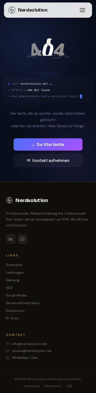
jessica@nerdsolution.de (32, 350)
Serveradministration (23, 303)
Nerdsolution (33, 10)
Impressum (32, 386)
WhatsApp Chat (25, 357)
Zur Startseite (48, 144)
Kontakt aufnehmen (48, 160)
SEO (9, 287)
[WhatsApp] (22, 239)
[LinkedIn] (10, 239)
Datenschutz (53, 386)
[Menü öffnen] (82, 10)
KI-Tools (12, 318)
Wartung (12, 280)
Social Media (16, 295)
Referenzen (15, 310)
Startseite (14, 265)
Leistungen (15, 272)
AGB (69, 386)
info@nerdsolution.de (29, 344)
